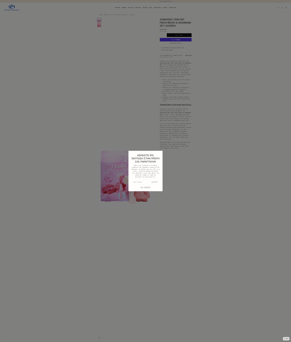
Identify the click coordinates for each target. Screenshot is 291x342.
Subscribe (154, 182)
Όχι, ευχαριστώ (145, 187)
